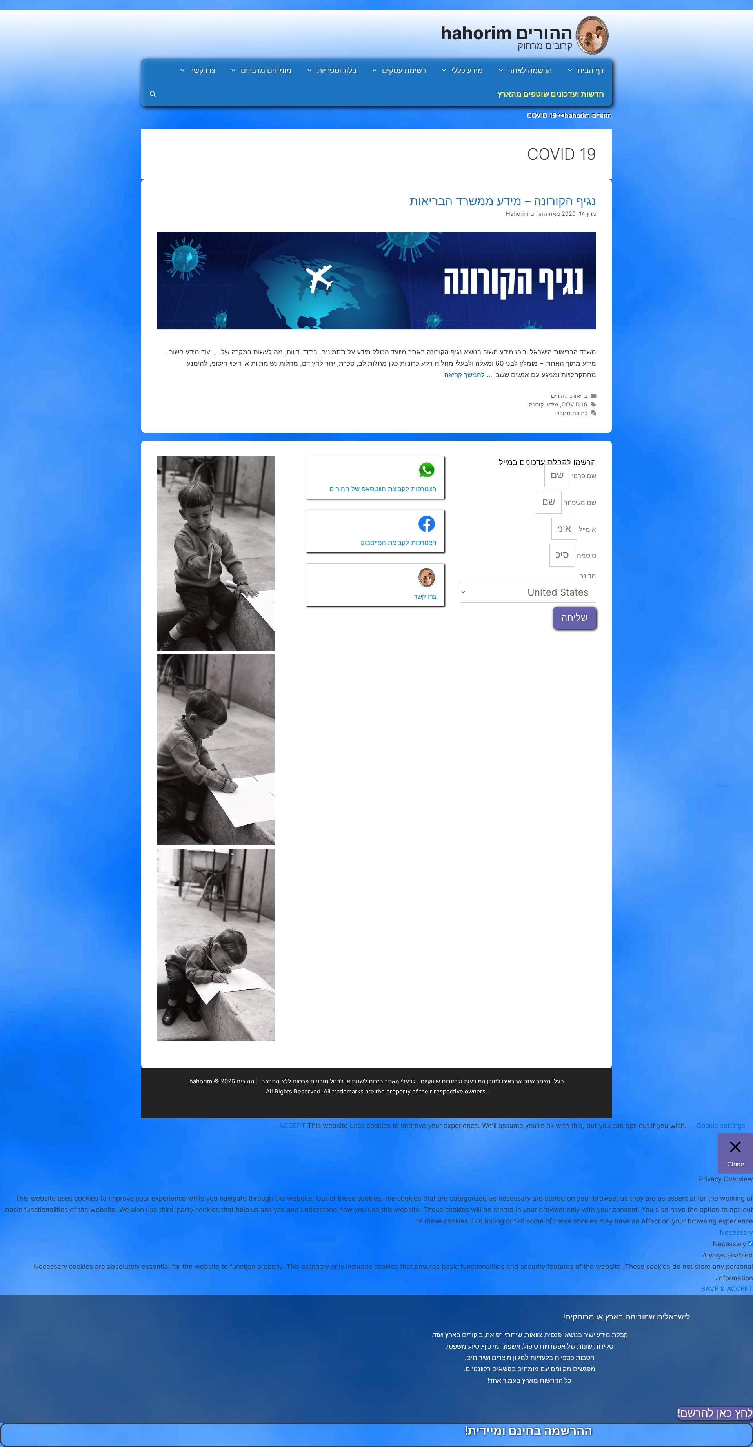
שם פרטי (583, 476)
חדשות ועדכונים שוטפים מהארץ (551, 93)
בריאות (579, 395)
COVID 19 (574, 404)
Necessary (729, 1244)
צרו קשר (202, 70)
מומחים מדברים (266, 70)
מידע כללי (467, 70)
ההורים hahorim (507, 33)
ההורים (559, 395)
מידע (552, 404)
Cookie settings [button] (721, 1126)
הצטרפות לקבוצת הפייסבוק (399, 543)
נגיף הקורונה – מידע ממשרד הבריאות (503, 201)
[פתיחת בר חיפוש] (152, 94)
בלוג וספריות (336, 70)
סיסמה (585, 555)
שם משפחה (579, 503)
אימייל (586, 529)
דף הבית (590, 70)
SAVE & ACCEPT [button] (727, 1289)
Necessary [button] (736, 1232)
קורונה (536, 404)
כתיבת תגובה (571, 413)
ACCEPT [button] (292, 1126)
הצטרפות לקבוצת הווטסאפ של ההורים (383, 489)
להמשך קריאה (464, 375)
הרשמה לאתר (530, 70)
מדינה (587, 576)
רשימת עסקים (404, 70)
